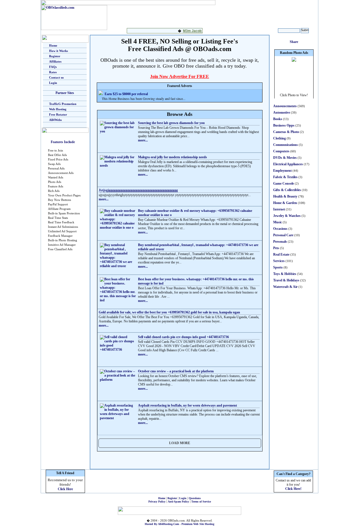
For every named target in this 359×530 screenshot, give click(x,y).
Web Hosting (57, 109)
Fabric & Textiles (285, 177)
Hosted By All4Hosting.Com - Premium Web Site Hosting (179, 524)
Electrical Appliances (288, 164)
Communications (285, 145)
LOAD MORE (179, 443)
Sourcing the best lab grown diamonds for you (171, 123)
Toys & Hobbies (284, 274)
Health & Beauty (285, 196)
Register (54, 56)
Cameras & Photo (286, 132)
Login (53, 82)
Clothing (279, 138)
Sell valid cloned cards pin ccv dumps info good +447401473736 (183, 337)
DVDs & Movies (285, 158)
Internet (279, 209)
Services (279, 261)
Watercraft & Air (285, 287)
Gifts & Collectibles (287, 190)
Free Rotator (58, 114)
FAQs (53, 66)
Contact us (56, 77)
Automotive (281, 112)
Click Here (65, 489)
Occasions (280, 229)
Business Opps (283, 125)
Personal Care (283, 235)
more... (143, 140)
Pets (276, 248)
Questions (195, 498)
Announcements (285, 106)
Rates (53, 72)
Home (53, 45)
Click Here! (293, 489)
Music (277, 222)
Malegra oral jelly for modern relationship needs (172, 157)
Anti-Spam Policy (178, 501)
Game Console (283, 183)
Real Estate (281, 254)
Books (277, 119)
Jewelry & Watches (287, 216)
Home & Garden (285, 203)
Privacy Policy (156, 501)
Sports (278, 267)
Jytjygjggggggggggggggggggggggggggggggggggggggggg (138, 190)
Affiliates (55, 61)
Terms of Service (201, 501)
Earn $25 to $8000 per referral (126, 94)
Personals (280, 242)
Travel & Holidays (286, 280)
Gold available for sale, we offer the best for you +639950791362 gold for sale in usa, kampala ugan (169, 312)
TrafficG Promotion (62, 103)
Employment (282, 171)
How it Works (58, 50)
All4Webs (55, 119)
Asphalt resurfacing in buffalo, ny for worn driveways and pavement (187, 405)
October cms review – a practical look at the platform (176, 371)
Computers (281, 151)
